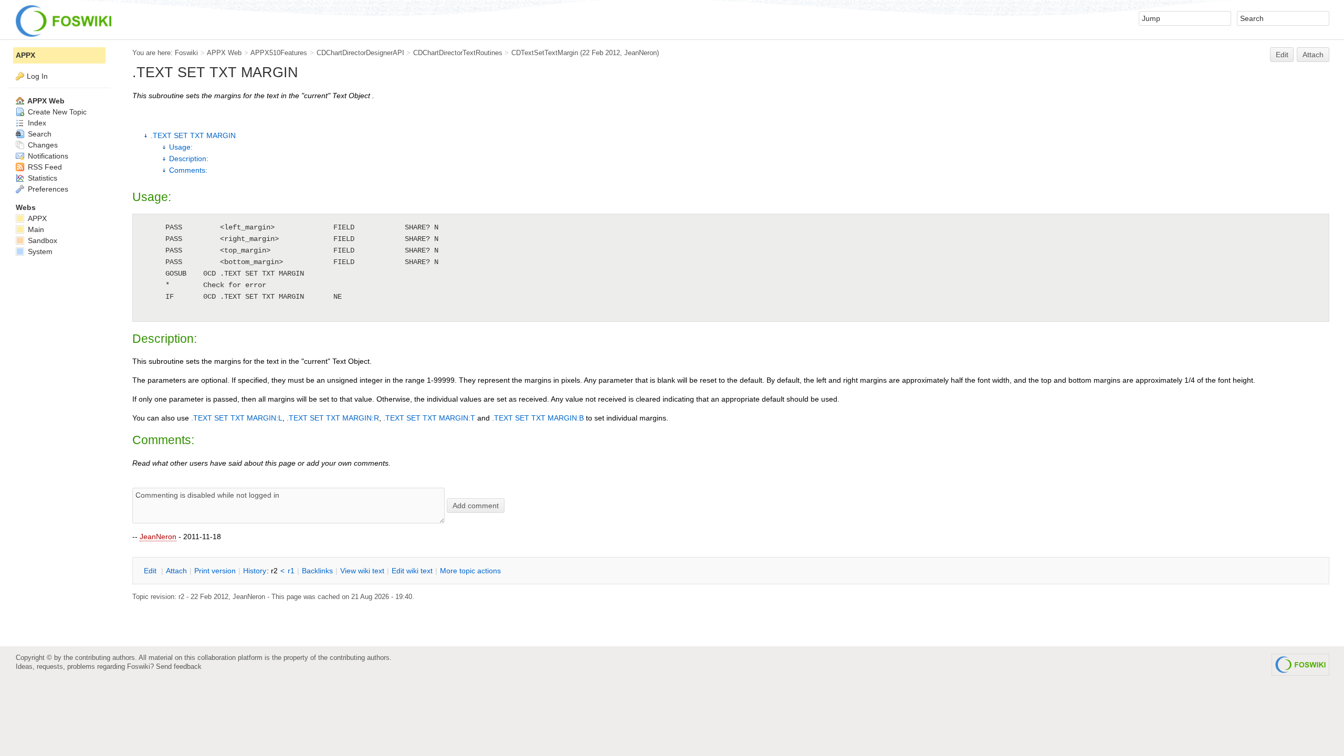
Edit (1282, 54)
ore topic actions (470, 570)
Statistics (41, 178)
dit (151, 570)
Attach (1313, 54)
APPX (25, 55)
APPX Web (224, 53)
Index (36, 123)
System (39, 251)
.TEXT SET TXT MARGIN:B (538, 418)
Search (38, 134)
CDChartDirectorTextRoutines (457, 53)
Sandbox (41, 240)
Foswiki (186, 53)
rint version (215, 570)
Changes (42, 145)
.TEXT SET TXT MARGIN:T (429, 418)
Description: (188, 158)
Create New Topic (56, 112)
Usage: (181, 147)
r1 (291, 570)
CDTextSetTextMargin (544, 53)
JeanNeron (158, 536)
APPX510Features (278, 53)
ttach (176, 570)
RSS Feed (44, 167)
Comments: (188, 170)
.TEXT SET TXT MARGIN (193, 135)
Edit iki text (412, 570)
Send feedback (179, 666)
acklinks (317, 570)
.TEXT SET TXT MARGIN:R (333, 418)
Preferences (47, 189)
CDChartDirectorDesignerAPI (360, 53)
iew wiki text (362, 570)
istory (254, 570)
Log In (37, 76)
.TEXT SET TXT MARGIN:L (236, 418)
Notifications (47, 156)
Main (35, 229)
